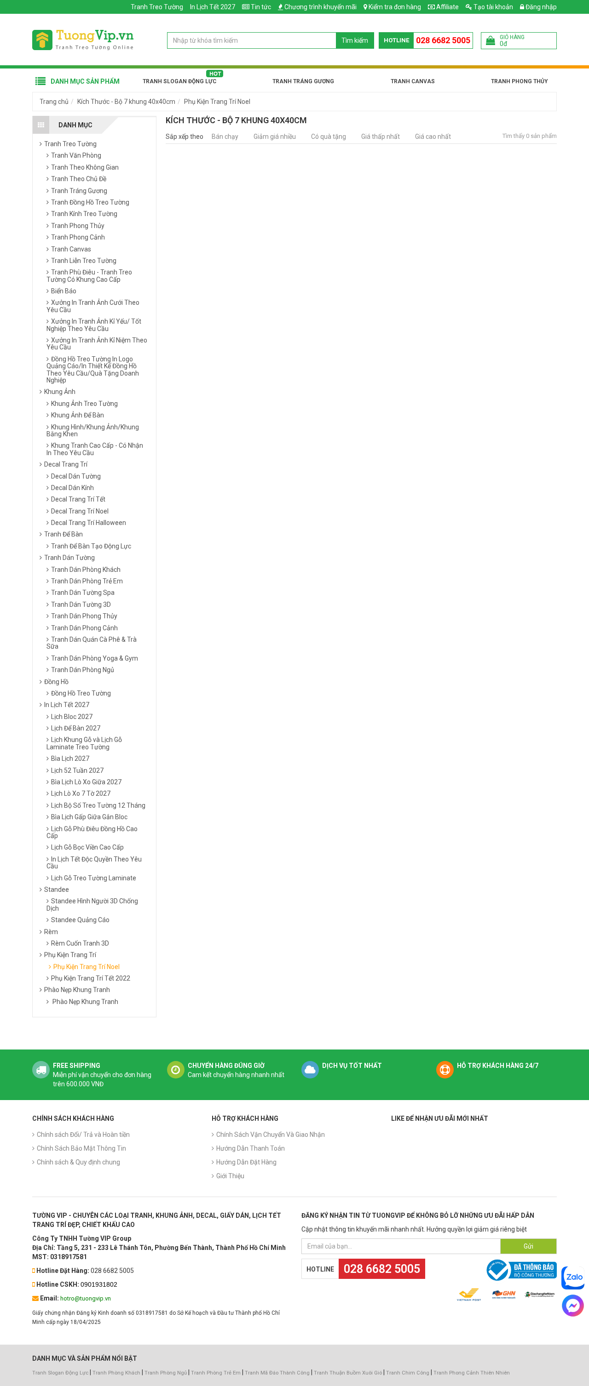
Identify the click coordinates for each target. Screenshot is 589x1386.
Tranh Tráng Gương (303, 81)
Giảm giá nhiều (275, 136)
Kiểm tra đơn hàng (395, 7)
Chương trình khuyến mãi (320, 7)
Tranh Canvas (413, 81)
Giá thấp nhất (380, 136)
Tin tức (261, 7)
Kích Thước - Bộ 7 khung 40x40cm (126, 101)
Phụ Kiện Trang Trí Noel (217, 101)
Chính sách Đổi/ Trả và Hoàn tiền (83, 1134)
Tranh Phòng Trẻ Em (216, 1373)
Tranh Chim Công (407, 1373)
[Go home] (82, 39)
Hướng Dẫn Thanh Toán (250, 1148)
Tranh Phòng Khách (116, 1373)
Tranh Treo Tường (157, 7)
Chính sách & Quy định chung (78, 1162)
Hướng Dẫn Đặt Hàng (246, 1162)
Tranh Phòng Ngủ (165, 1373)
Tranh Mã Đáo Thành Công (277, 1373)
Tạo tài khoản (492, 7)
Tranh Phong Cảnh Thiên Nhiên (471, 1373)
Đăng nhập (540, 7)
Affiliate (447, 7)
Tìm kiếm (354, 40)
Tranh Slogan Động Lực (179, 81)
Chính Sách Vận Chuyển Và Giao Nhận (270, 1134)
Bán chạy (225, 136)
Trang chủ (54, 101)
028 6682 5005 (443, 40)
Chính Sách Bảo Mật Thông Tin (81, 1148)
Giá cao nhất (433, 136)
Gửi (528, 1246)
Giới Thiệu (230, 1176)
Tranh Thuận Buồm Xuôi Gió (348, 1373)
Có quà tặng (328, 136)
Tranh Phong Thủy (519, 81)
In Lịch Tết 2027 (212, 7)
